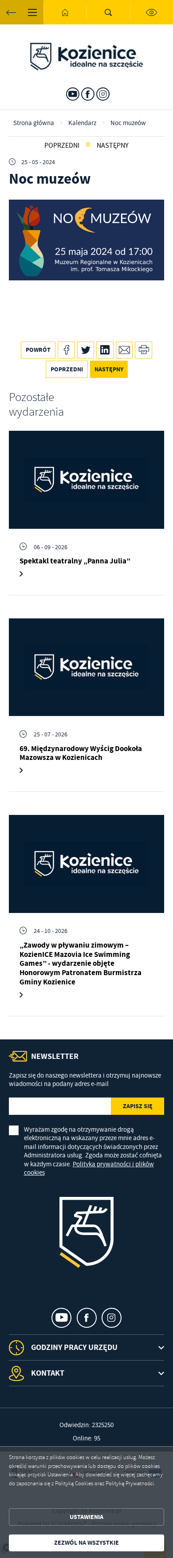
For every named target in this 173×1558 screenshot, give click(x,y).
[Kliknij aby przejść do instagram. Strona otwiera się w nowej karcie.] (103, 94)
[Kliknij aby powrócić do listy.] (88, 145)
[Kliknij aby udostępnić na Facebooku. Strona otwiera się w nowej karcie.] (66, 350)
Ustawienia (86, 1517)
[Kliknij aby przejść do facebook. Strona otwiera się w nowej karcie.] (87, 94)
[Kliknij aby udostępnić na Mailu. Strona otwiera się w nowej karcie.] (124, 350)
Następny (113, 145)
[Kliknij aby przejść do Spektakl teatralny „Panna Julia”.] (86, 480)
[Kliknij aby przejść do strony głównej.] (65, 12)
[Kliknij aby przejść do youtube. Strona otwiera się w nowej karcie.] (72, 94)
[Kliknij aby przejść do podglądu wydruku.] (143, 350)
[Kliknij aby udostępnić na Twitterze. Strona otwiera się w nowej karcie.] (85, 350)
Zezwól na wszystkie (86, 1542)
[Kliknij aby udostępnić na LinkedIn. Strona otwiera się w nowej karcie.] (105, 350)
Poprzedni (61, 145)
